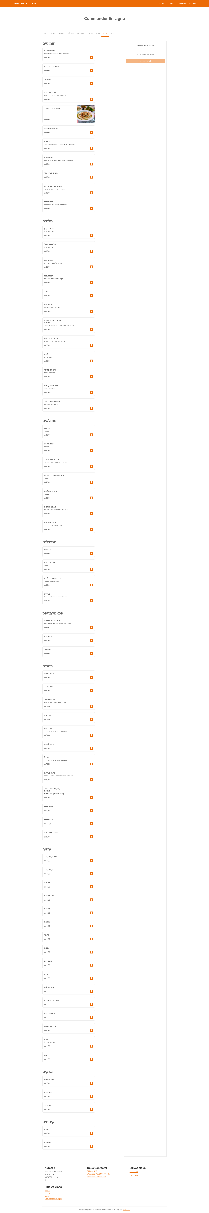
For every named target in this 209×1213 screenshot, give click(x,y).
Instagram (134, 1175)
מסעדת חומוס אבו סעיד (24, 3)
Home (47, 1191)
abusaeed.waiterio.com (96, 1176)
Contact (161, 4)
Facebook (134, 1172)
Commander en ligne (187, 4)
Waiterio (126, 1210)
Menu (171, 4)
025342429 (92, 1171)
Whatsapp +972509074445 (98, 1174)
